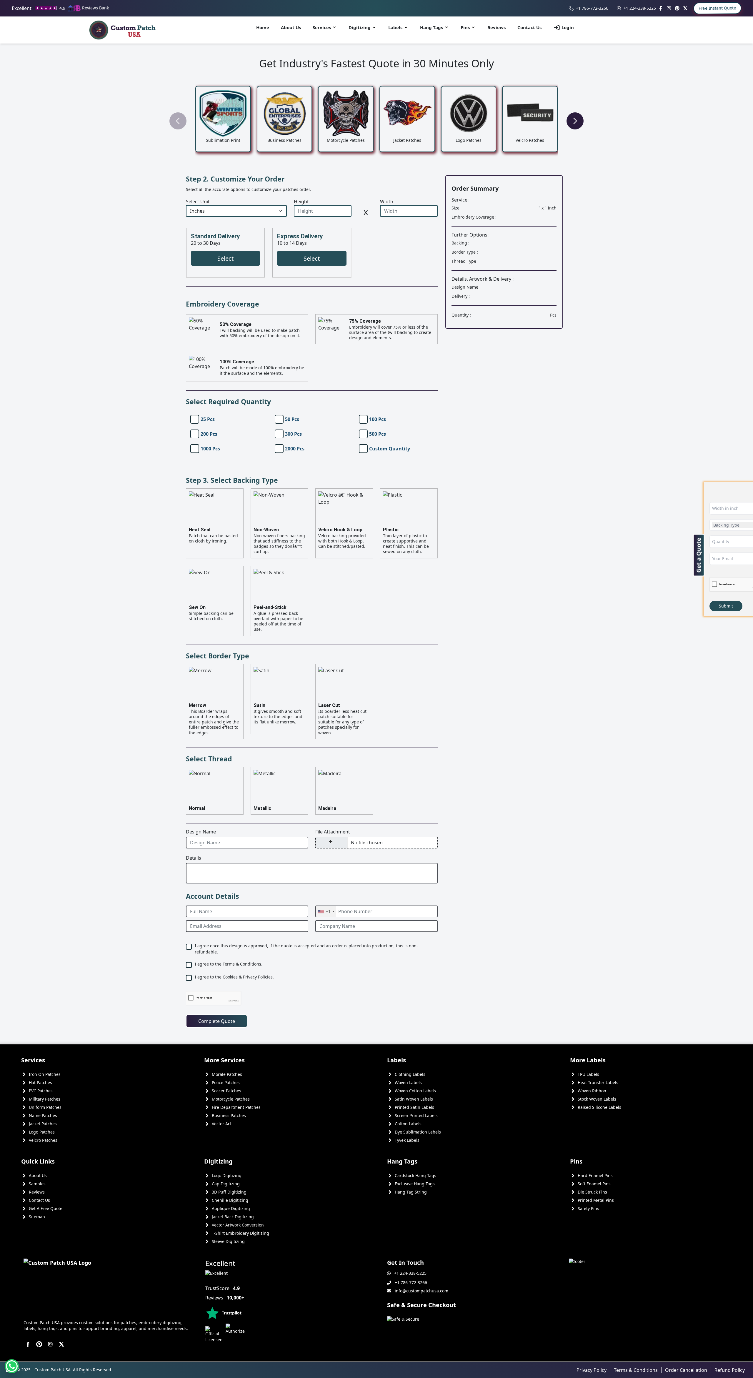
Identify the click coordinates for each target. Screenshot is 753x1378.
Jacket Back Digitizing (233, 1216)
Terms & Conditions (636, 1370)
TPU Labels (588, 1074)
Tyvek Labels (407, 1140)
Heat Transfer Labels (598, 1082)
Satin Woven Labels (414, 1099)
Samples (37, 1183)
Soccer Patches (226, 1091)
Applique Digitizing (231, 1208)
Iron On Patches (45, 1074)
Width (386, 201)
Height (301, 201)
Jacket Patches (43, 1123)
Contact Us (529, 27)
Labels (395, 27)
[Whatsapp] (12, 1366)
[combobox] (326, 911)
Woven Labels (408, 1082)
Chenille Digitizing (230, 1200)
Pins (465, 27)
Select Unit (198, 201)
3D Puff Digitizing (229, 1192)
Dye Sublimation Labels (418, 1132)
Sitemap (37, 1216)
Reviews (496, 27)
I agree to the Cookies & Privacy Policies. (234, 977)
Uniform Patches (45, 1107)
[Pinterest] (677, 8)
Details (193, 858)
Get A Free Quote (45, 1208)
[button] (575, 120)
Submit (726, 606)
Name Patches (43, 1115)
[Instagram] (669, 8)
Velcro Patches (43, 1140)
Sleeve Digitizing (228, 1241)
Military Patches (44, 1099)
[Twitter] (685, 8)
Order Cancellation (686, 1370)
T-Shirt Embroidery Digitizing (240, 1233)
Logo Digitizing (226, 1175)
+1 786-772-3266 (592, 8)
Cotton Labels (408, 1123)
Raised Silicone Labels (599, 1107)
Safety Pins (588, 1208)
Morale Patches (227, 1074)
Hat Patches (40, 1082)
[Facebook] (660, 8)
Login (568, 27)
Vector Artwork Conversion (238, 1225)
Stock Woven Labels (597, 1099)
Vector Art (221, 1123)
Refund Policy (729, 1370)
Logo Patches (42, 1132)
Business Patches (229, 1115)
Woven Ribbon (592, 1091)
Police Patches (226, 1082)
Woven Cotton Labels (415, 1091)
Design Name (201, 831)
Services (322, 27)
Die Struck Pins (592, 1192)
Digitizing (360, 27)
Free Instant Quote (717, 8)
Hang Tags (431, 27)
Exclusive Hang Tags (415, 1183)
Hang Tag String (411, 1192)
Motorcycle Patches (231, 1099)
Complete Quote (216, 1021)
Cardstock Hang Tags (415, 1175)
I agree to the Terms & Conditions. (228, 964)
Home (262, 27)
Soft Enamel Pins (594, 1183)
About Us (291, 27)
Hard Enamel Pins (595, 1175)
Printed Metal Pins (596, 1200)
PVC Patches (41, 1091)
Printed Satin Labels (414, 1107)
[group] (223, 119)
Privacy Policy (592, 1370)
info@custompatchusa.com (421, 1291)
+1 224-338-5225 (640, 8)
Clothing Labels (410, 1074)
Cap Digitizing (226, 1183)
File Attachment (332, 831)
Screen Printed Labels (416, 1115)
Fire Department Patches (236, 1107)
